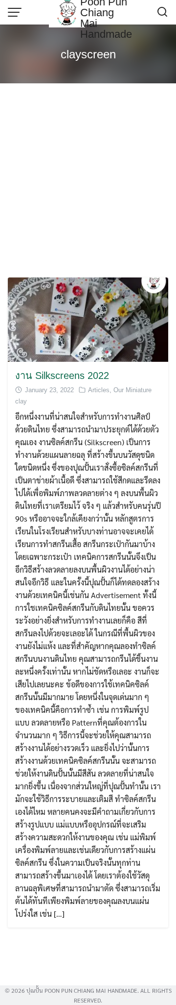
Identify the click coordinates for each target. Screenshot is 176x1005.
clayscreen (88, 54)
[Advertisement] (88, 179)
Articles (99, 390)
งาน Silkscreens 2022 (62, 375)
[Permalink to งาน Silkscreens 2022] (88, 318)
